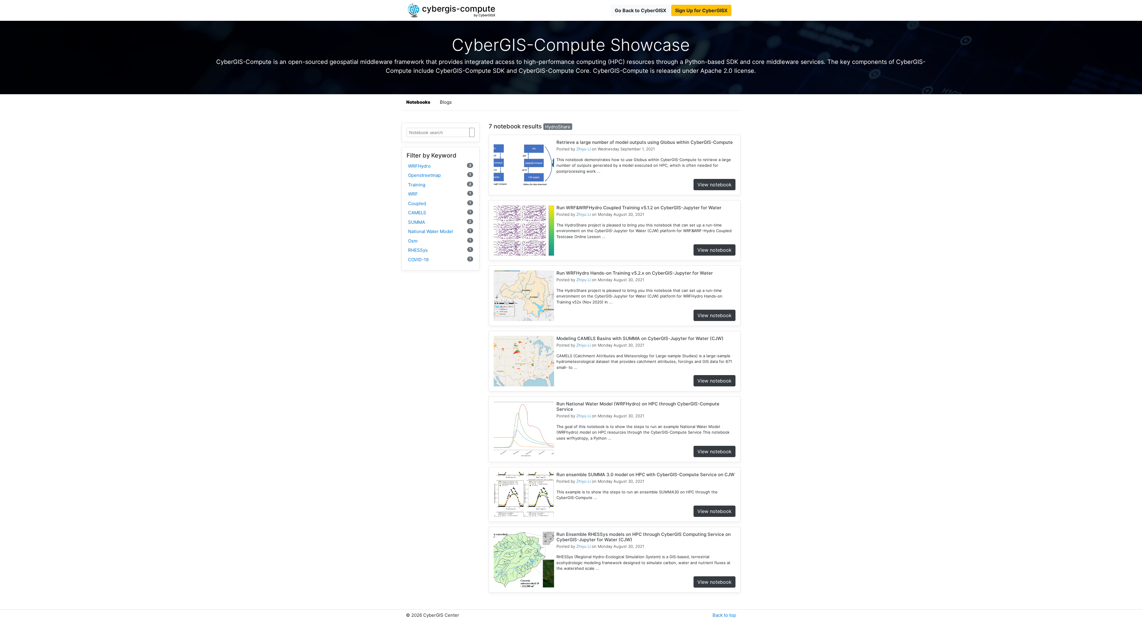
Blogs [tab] (446, 102)
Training (439, 185)
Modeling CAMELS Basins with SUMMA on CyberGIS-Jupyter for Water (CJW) (640, 338)
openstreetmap (439, 175)
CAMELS (439, 212)
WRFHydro (439, 166)
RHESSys (439, 250)
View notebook (714, 185)
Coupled (439, 203)
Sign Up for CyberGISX (701, 10)
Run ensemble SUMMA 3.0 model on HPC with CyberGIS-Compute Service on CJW (645, 474)
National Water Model (439, 231)
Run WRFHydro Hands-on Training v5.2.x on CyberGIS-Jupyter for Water (634, 273)
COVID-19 (439, 259)
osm (439, 241)
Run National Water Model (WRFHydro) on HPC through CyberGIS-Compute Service (637, 406)
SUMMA (439, 222)
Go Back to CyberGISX (640, 10)
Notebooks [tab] (418, 102)
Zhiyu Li (583, 149)
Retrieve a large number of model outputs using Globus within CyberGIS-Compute (644, 142)
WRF (439, 194)
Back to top (724, 615)
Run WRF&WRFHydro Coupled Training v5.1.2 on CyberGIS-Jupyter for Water (638, 207)
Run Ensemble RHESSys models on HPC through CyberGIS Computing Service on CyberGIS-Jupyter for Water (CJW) (643, 536)
